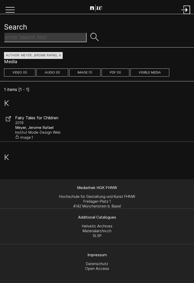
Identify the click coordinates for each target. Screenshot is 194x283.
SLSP (97, 235)
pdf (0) (115, 72)
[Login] (186, 14)
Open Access (97, 268)
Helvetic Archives (97, 226)
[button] (10, 10)
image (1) (85, 72)
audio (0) (52, 72)
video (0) (19, 72)
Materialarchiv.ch (97, 230)
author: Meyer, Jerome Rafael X (33, 55)
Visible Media (150, 72)
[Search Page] (98, 9)
